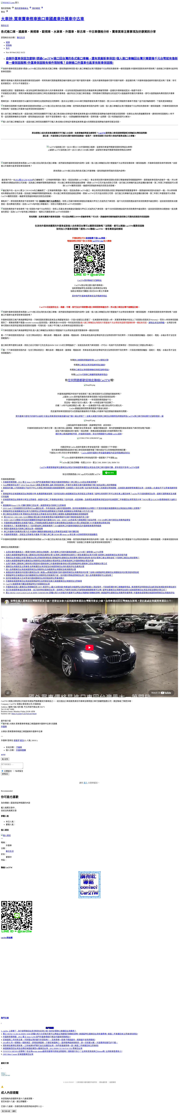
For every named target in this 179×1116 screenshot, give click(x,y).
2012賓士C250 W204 (24, 180)
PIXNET (71, 1082)
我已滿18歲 (6, 1111)
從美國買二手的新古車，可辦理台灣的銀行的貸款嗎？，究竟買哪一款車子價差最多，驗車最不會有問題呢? (49, 1040)
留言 (22, 740)
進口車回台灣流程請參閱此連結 (91, 365)
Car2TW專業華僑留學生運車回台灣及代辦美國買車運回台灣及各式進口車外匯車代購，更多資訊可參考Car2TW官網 (89, 467)
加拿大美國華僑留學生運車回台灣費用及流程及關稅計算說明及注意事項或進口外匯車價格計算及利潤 (50, 561)
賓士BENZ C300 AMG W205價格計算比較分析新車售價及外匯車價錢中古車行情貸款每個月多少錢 (46, 517)
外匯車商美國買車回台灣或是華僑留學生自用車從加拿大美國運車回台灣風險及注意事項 (44, 581)
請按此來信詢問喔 (156, 323)
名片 (8, 48)
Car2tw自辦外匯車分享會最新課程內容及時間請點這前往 (105, 453)
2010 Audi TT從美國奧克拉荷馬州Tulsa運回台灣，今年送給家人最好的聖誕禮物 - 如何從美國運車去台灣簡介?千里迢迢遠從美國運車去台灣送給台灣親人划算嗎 (71, 508)
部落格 (9, 45)
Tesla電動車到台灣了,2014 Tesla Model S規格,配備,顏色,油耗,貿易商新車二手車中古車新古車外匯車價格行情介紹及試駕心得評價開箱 (59, 485)
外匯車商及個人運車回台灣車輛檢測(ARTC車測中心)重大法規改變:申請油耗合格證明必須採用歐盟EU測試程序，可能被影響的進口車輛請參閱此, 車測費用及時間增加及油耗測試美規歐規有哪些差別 (91, 587)
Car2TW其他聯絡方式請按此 (89, 280)
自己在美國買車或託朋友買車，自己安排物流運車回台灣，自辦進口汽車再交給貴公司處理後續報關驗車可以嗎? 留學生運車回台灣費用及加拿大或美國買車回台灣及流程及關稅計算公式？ (86, 590)
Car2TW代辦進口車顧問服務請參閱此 (91, 375)
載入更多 (5, 759)
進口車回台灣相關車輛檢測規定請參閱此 (91, 370)
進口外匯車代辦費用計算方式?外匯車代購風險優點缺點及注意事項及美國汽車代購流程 (41, 532)
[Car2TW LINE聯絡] (89, 276)
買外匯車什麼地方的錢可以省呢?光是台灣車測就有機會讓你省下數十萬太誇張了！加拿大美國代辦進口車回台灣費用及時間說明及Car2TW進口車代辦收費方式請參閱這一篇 (90, 416)
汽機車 (19, 747)
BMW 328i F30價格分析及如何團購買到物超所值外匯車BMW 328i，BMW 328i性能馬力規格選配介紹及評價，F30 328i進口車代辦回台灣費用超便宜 (67, 520)
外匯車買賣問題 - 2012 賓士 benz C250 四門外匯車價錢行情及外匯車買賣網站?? (37, 1037)
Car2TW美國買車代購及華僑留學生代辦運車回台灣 (28, 584)
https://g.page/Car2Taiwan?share (24, 714)
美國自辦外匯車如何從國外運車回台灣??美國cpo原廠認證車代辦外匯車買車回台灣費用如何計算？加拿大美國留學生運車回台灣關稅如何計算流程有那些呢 (72, 572)
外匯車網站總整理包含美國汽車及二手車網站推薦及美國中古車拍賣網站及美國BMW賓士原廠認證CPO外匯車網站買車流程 (57, 523)
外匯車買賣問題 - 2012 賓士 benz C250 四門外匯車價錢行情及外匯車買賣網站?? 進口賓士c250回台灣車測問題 (49, 482)
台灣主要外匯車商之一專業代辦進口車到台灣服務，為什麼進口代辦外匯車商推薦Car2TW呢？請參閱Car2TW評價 (54, 552)
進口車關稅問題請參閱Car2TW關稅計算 (91, 360)
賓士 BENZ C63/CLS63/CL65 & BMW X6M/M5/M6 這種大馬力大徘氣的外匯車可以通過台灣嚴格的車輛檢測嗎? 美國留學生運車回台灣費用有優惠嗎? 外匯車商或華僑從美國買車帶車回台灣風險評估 (90, 593)
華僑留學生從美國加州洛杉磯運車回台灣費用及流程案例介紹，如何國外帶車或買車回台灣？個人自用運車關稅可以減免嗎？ (59, 575)
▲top (3, 754)
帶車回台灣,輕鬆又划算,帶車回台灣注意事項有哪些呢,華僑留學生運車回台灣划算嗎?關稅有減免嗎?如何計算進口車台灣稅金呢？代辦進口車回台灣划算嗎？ (73, 558)
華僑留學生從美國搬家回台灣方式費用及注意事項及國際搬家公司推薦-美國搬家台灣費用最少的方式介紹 (48, 511)
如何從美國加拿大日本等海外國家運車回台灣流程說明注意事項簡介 (35, 578)
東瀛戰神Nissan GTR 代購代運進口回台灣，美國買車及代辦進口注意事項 (34, 505)
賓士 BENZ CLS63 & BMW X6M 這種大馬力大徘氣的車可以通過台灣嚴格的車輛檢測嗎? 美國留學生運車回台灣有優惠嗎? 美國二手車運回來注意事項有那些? (70, 1034)
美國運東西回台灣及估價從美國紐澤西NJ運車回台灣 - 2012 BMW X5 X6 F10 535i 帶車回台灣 (42, 1048)
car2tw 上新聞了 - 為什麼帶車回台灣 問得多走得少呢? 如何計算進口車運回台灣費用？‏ (39, 1031)
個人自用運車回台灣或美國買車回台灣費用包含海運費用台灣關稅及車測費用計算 (41, 569)
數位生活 (21, 38)
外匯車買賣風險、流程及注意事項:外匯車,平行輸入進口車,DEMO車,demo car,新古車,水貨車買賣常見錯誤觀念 (51, 534)
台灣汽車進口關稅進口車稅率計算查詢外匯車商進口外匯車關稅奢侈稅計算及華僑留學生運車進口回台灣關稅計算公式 (56, 564)
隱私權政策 (103, 1082)
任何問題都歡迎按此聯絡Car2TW (89, 380)
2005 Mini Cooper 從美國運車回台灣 (18, 1054)
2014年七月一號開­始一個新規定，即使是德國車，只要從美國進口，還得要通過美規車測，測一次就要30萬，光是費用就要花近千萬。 (60, 1043)
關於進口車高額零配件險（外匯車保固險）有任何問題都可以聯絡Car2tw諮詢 (89, 434)
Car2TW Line (97, 241)
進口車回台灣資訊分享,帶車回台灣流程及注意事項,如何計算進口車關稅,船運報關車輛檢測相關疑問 (45, 514)
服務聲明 (112, 1082)
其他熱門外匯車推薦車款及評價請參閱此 (89, 296)
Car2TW (102, 133)
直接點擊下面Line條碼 (95, 238)
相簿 (8, 42)
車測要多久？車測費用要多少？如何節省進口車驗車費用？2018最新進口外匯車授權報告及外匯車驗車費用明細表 (52, 526)
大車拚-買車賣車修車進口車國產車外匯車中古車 (42, 19)
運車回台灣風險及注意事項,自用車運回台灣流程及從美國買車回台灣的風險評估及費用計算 (45, 567)
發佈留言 (5, 774)
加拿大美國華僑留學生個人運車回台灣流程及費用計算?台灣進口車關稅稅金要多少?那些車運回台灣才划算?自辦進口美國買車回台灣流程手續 (66, 555)
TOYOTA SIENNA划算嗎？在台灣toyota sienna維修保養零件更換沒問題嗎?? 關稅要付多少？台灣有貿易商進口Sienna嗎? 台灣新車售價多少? (62, 1051)
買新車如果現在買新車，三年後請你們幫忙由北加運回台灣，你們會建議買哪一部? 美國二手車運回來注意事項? (51, 1046)
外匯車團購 (21, 750)
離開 (14, 1111)
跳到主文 (5, 26)
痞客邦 (16, 740)
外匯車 (4, 727)
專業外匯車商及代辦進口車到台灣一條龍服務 (23, 529)
